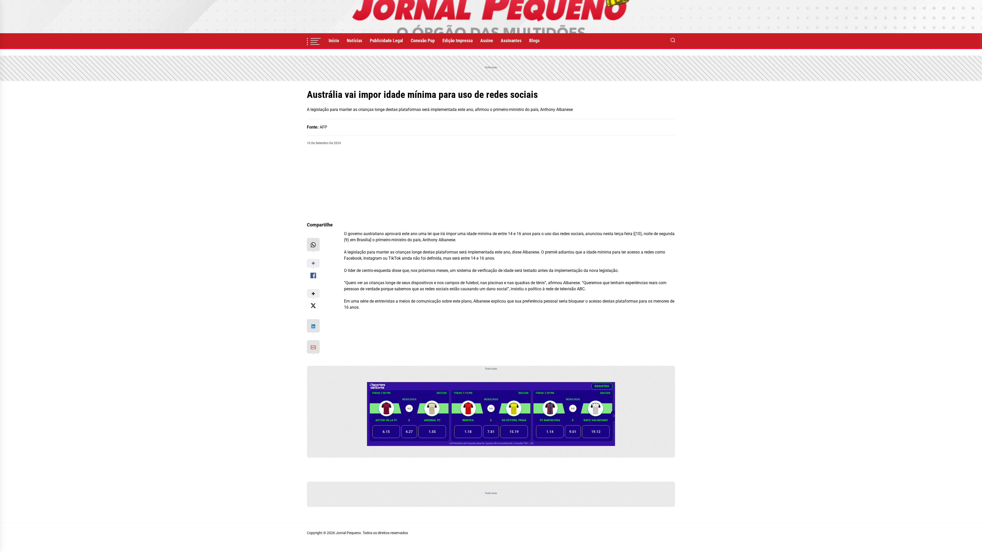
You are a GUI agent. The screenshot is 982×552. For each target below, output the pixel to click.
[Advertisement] (491, 184)
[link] (491, 16)
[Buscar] (673, 41)
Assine (486, 40)
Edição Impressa (457, 40)
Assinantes (511, 40)
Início (334, 40)
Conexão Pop (423, 40)
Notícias (354, 40)
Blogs (534, 40)
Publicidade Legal (386, 40)
